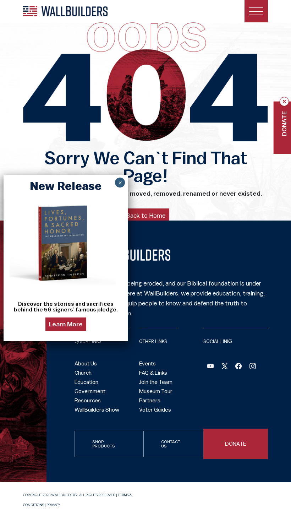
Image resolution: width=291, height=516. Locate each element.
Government (90, 391)
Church (83, 373)
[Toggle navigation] (256, 11)
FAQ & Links (153, 373)
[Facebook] (210, 367)
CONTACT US (170, 444)
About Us (86, 363)
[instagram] (252, 367)
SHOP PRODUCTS (103, 444)
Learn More (66, 324)
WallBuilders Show (97, 410)
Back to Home (145, 215)
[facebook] (238, 367)
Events (147, 363)
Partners (149, 400)
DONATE (235, 444)
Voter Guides (155, 410)
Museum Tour (155, 391)
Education (86, 382)
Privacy (53, 505)
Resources (88, 400)
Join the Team (155, 382)
